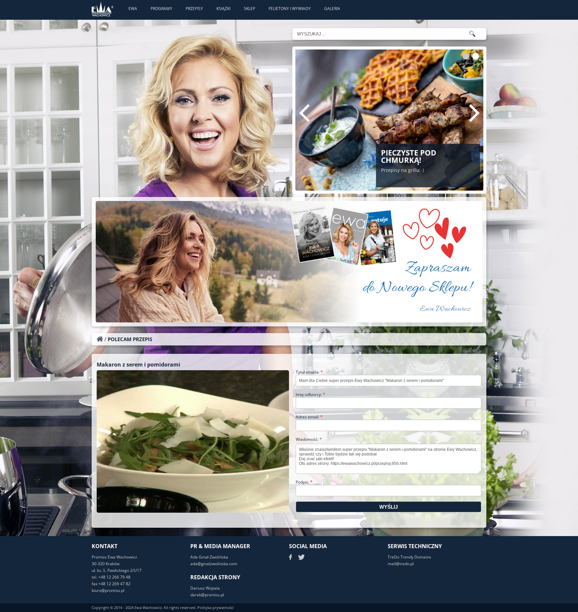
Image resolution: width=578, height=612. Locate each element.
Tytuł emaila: (309, 372)
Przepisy (194, 8)
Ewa (132, 8)
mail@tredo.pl (401, 564)
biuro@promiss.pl (108, 590)
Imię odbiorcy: (310, 394)
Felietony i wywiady (290, 8)
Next (474, 113)
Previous (304, 113)
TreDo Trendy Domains (409, 557)
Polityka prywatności (215, 607)
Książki (223, 8)
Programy (161, 8)
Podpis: (304, 482)
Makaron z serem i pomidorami (138, 364)
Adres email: (309, 417)
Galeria (332, 8)
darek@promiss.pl (207, 595)
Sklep (249, 8)
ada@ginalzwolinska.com (213, 564)
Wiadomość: (309, 439)
